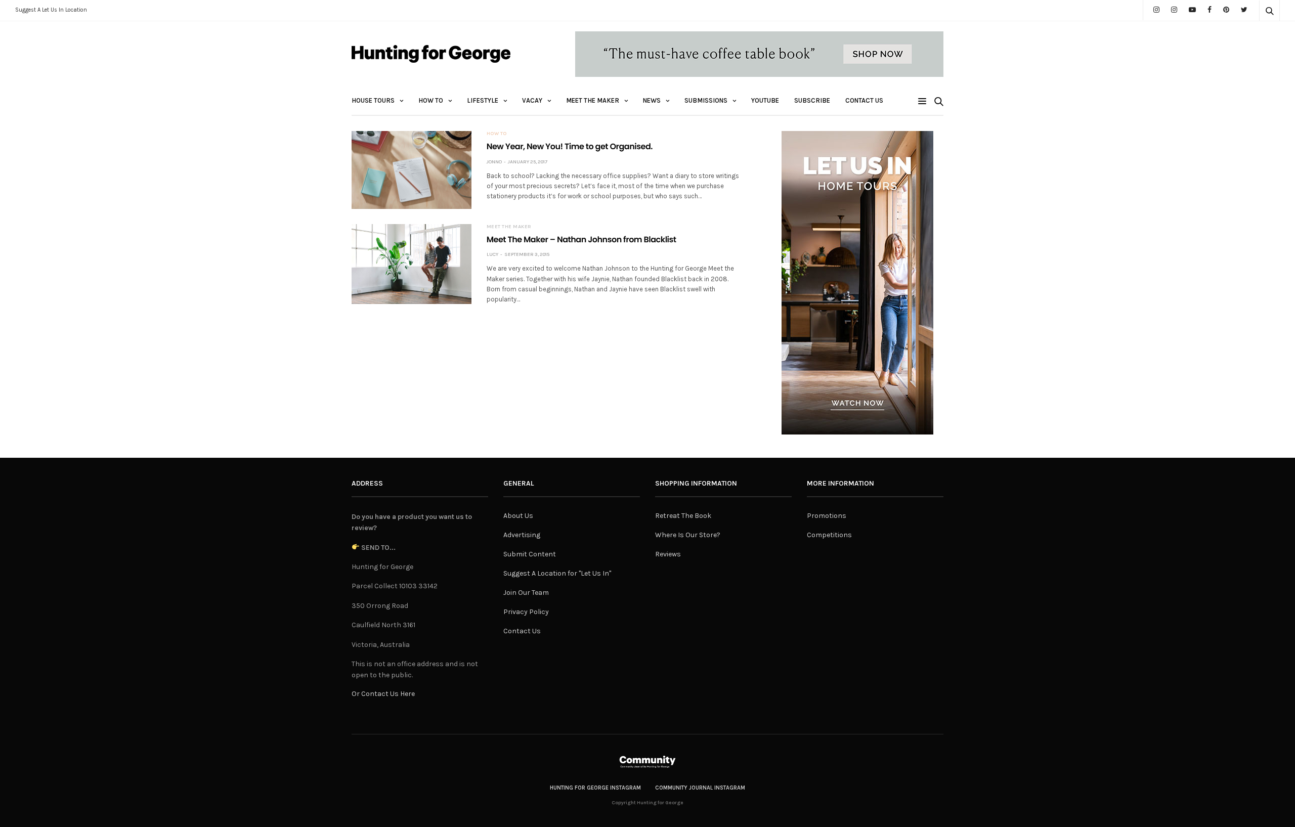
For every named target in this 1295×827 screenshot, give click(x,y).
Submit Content (529, 554)
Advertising (521, 535)
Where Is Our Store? (687, 535)
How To (430, 100)
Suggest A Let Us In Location (51, 10)
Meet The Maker (592, 100)
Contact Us (864, 100)
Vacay (532, 100)
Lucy (492, 254)
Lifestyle (482, 100)
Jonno (494, 162)
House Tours (373, 100)
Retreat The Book (683, 515)
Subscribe (812, 100)
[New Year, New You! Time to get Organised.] (411, 170)
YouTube (765, 100)
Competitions (829, 535)
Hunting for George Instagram (595, 788)
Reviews (668, 554)
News (652, 100)
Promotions (826, 515)
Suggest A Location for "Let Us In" (557, 573)
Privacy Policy (526, 611)
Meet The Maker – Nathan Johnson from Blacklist (581, 239)
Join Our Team (526, 592)
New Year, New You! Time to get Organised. (570, 146)
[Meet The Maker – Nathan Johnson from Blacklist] (411, 264)
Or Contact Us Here (383, 693)
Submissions (705, 100)
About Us (518, 515)
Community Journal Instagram (700, 788)
